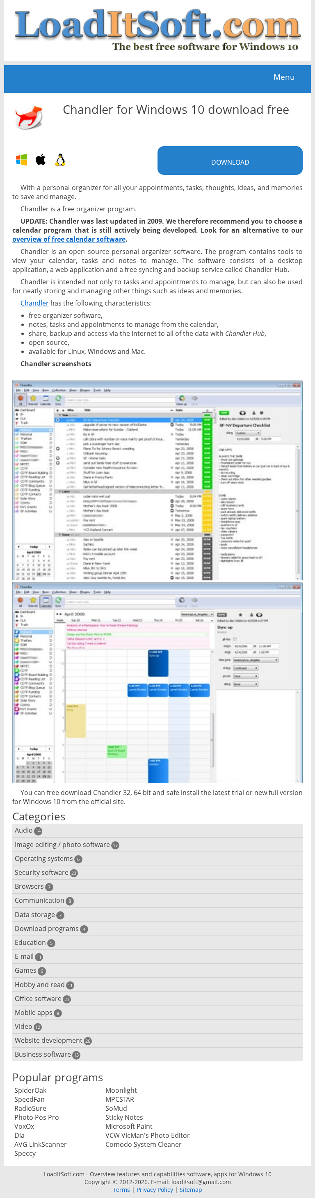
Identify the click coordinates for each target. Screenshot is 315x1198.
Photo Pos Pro (36, 1117)
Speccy (25, 1153)
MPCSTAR (119, 1099)
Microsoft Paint (129, 1126)
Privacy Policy (155, 1189)
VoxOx (24, 1126)
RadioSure (30, 1108)
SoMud (116, 1108)
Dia (19, 1135)
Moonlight (121, 1090)
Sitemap (191, 1189)
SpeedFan (29, 1099)
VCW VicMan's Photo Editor (147, 1135)
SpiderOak (30, 1090)
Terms (121, 1189)
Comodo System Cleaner (143, 1144)
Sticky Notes (124, 1117)
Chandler (35, 303)
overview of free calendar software (69, 239)
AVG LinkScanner (40, 1144)
